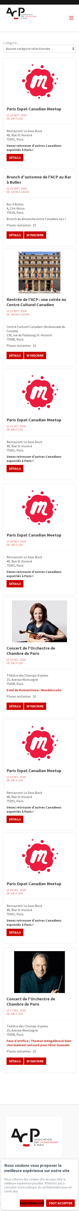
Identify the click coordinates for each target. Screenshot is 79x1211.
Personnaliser (32, 1203)
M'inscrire (35, 235)
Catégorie (10, 43)
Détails (15, 158)
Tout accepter (60, 1203)
